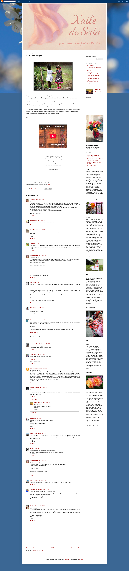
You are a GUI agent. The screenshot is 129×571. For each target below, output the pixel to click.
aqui (51, 183)
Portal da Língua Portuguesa (94, 67)
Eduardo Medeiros (34, 387)
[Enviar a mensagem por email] (45, 189)
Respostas (34, 399)
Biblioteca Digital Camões (93, 155)
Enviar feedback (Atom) (37, 550)
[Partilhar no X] (48, 189)
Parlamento (89, 69)
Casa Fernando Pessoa (92, 160)
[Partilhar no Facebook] (50, 189)
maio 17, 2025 (46, 489)
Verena (32, 418)
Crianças (39, 190)
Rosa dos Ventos (34, 229)
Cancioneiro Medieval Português (95, 158)
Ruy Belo (43, 190)
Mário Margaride (34, 255)
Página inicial (54, 548)
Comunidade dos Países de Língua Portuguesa (93, 79)
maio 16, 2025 (42, 460)
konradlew (66, 559)
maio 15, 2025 (46, 402)
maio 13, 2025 (43, 368)
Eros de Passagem (35, 368)
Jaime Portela (33, 307)
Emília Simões (33, 506)
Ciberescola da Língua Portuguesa (92, 82)
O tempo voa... (33, 359)
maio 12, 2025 (42, 199)
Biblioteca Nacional (91, 157)
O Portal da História (91, 165)
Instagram (32, 333)
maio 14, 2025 (42, 433)
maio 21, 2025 (41, 506)
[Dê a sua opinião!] (46, 189)
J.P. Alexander (33, 220)
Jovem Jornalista (34, 320)
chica (31, 243)
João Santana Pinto (35, 480)
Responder (32, 215)
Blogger (81, 559)
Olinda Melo (37, 402)
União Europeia (90, 65)
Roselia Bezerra (34, 199)
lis (30, 448)
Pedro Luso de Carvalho (36, 489)
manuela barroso (34, 433)
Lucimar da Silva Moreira (36, 343)
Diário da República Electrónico (94, 74)
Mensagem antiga (75, 548)
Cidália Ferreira (34, 354)
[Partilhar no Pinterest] (51, 189)
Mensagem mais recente (32, 548)
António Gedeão (33, 190)
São (31, 282)
